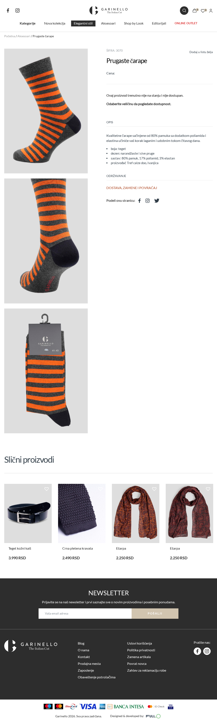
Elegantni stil (83, 23)
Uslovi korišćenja (139, 643)
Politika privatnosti (141, 650)
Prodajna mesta (89, 663)
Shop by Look (133, 23)
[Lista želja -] (203, 10)
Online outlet (186, 23)
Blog (81, 643)
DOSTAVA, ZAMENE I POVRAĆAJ (131, 188)
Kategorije (28, 23)
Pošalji (155, 613)
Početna (9, 36)
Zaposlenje (86, 670)
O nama (83, 650)
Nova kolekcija (54, 23)
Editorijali (159, 23)
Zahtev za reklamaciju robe (146, 670)
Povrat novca (136, 663)
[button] (197, 51)
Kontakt (84, 657)
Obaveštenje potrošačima (96, 677)
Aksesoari (108, 23)
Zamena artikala (139, 657)
